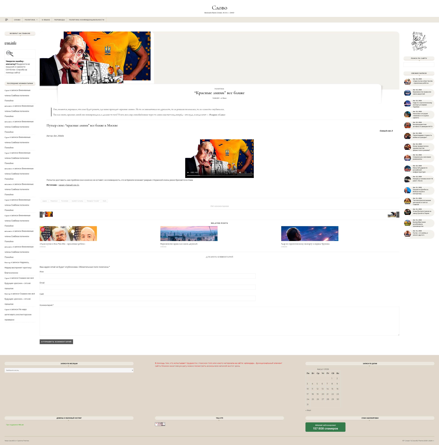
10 (308, 389)
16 (337, 389)
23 (338, 394)
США (104, 201)
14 (328, 389)
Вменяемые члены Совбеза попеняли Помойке (17, 95)
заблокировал (325, 428)
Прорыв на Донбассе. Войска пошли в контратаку (421, 192)
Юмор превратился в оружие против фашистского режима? (421, 148)
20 (323, 394)
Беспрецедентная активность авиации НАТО (422, 125)
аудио (45, 201)
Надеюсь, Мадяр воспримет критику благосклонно (18, 267)
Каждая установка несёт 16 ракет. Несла (423, 180)
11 (312, 389)
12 (318, 389)
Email (42, 283)
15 (332, 389)
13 (323, 389)
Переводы (59, 20)
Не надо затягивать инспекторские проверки (18, 314)
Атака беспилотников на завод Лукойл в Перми (422, 212)
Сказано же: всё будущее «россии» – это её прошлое (19, 283)
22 (333, 394)
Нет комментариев (219, 206)
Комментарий (47, 305)
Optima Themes (23, 441)
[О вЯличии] (45, 215)
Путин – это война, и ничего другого (420, 234)
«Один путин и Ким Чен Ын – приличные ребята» (62, 243)
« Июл (308, 410)
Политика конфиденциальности (86, 20)
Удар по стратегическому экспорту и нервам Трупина (305, 243)
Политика (30, 20)
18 (313, 394)
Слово (219, 7)
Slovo (224, 98)
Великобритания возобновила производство (419, 224)
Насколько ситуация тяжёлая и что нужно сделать (421, 116)
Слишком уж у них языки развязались (422, 158)
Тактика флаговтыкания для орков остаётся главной (422, 202)
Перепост (54, 201)
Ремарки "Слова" (93, 201)
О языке (46, 20)
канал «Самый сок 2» (69, 185)
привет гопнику (77, 201)
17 (308, 394)
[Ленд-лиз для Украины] (394, 215)
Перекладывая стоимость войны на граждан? (422, 136)
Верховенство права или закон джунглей (179, 243)
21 (327, 394)
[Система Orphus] (10, 56)
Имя (42, 272)
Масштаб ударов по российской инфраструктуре (420, 170)
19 (318, 394)
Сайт (42, 294)
